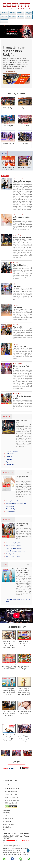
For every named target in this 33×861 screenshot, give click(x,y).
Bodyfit (8, 784)
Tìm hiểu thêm (10, 72)
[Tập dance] (7, 292)
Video (4, 830)
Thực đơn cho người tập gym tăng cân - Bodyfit (24, 667)
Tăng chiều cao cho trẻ (22, 181)
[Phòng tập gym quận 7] (7, 246)
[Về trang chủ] (16, 6)
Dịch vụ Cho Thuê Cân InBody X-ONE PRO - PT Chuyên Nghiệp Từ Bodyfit (9, 644)
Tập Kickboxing (19, 265)
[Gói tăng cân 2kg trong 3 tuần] (7, 401)
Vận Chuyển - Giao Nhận (12, 800)
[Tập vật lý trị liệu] (7, 351)
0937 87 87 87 (10, 841)
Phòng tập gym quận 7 (22, 237)
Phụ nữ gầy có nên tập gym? (13, 553)
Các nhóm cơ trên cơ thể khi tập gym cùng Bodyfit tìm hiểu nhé (9, 667)
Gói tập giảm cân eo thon (12, 500)
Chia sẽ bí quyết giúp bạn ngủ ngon (24, 712)
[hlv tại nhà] (16, 31)
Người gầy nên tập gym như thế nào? (16, 551)
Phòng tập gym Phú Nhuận (21, 367)
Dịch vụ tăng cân (8, 519)
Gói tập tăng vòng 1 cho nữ (13, 556)
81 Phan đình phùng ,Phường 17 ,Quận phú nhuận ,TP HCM (16, 849)
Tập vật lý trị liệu (19, 346)
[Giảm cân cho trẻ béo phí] (7, 222)
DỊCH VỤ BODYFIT (16, 93)
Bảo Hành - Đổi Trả (11, 794)
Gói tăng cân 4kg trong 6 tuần (14, 548)
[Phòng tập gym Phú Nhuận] (7, 376)
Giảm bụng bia (10, 506)
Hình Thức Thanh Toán (12, 797)
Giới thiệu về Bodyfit (24, 167)
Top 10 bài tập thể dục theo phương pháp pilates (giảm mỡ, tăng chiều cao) (9, 738)
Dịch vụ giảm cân (8, 472)
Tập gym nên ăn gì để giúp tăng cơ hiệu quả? (24, 643)
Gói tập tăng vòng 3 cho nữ (13, 545)
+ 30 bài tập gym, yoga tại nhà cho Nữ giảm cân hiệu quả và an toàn (9, 691)
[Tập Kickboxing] (7, 271)
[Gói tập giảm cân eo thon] (8, 487)
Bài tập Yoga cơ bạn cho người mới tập (8, 168)
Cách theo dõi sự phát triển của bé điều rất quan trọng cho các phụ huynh (24, 691)
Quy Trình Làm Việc (11, 791)
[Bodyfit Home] (24, 768)
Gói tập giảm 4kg (10, 511)
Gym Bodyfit (6, 416)
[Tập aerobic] (7, 332)
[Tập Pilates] (7, 312)
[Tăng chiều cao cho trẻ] (7, 194)
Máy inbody (6, 812)
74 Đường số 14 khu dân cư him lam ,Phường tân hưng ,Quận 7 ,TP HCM (16, 853)
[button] (30, 163)
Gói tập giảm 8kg (10, 509)
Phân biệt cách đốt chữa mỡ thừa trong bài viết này (9, 713)
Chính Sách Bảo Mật (11, 803)
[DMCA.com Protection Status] (11, 806)
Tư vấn (5, 564)
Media (4, 154)
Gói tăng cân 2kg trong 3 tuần (22, 397)
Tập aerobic (18, 327)
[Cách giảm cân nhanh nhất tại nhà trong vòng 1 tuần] (8, 582)
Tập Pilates (17, 307)
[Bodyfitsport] (8, 768)
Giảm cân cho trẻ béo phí (21, 218)
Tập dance (17, 286)
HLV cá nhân (7, 821)
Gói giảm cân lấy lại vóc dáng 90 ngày (16, 503)
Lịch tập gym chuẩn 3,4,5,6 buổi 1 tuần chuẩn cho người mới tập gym (24, 738)
